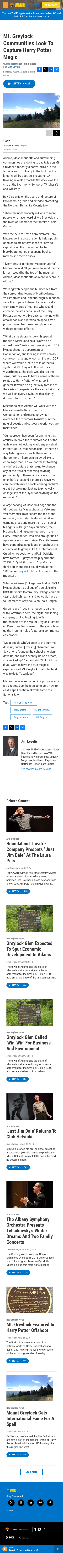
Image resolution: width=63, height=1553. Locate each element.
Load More (31, 1471)
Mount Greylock (42, 710)
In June (46, 171)
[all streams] (58, 1549)
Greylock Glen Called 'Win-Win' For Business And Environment (28, 1043)
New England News (24, 702)
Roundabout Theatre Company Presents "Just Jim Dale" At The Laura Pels (30, 852)
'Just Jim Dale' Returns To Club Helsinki (31, 1134)
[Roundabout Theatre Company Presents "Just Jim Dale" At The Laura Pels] (29, 819)
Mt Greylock (42, 717)
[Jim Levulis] (10, 746)
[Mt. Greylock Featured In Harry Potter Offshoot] (29, 1300)
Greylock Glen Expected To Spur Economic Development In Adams (29, 949)
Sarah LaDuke (12, 1144)
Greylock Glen (26, 571)
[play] (5, 1549)
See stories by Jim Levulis (36, 769)
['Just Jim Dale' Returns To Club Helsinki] (29, 1106)
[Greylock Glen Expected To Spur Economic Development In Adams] (29, 918)
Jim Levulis (14, 66)
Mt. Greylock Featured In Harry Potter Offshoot (30, 1327)
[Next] (56, 133)
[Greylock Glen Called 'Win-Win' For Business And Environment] (29, 1012)
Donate (52, 4)
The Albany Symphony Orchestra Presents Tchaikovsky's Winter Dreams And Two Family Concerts (29, 1230)
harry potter (20, 710)
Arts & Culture (12, 839)
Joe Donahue (12, 868)
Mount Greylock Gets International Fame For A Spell (30, 1418)
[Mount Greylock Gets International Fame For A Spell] (29, 1388)
